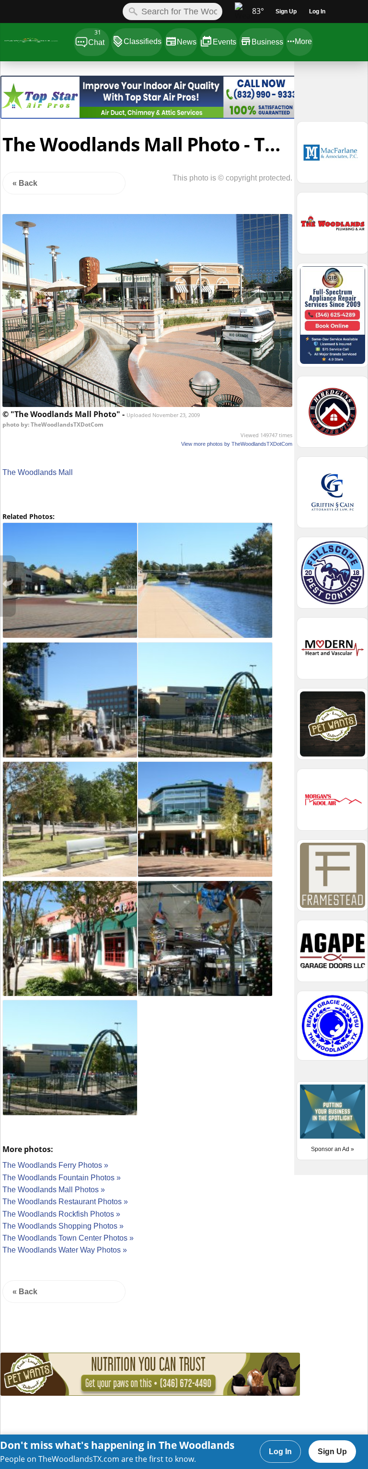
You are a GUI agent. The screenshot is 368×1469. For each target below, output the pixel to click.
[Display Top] (150, 72)
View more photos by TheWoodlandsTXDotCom (236, 444)
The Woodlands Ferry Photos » (55, 1165)
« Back (24, 183)
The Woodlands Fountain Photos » (61, 1178)
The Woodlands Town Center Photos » (68, 1238)
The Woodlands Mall (37, 472)
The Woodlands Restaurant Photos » (65, 1202)
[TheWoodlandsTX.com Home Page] (36, 42)
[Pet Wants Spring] (150, 1393)
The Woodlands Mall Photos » (53, 1190)
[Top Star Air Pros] (150, 116)
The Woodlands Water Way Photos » (64, 1250)
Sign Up (332, 1451)
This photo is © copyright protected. (232, 178)
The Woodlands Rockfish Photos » (61, 1214)
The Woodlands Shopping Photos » (63, 1226)
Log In (280, 1451)
